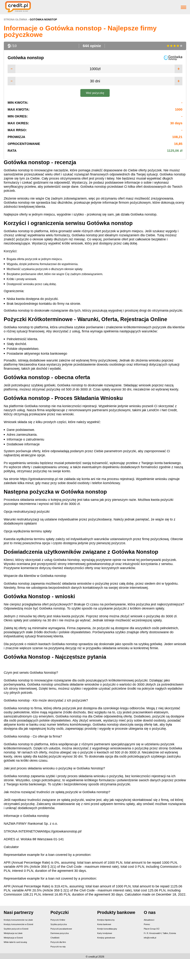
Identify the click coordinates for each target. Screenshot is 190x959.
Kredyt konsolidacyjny (107, 929)
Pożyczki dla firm (58, 942)
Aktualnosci (149, 920)
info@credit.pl (150, 938)
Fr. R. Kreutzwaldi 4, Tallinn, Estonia (160, 933)
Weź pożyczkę (95, 92)
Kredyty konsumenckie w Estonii (18, 924)
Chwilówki (54, 938)
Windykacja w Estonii (13, 938)
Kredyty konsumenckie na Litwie (18, 920)
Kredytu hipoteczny (106, 920)
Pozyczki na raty (58, 946)
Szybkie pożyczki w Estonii (16, 929)
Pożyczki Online (57, 920)
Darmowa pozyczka (59, 933)
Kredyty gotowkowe (106, 938)
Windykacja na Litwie (13, 933)
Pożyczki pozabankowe (61, 929)
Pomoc (147, 924)
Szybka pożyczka (58, 924)
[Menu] (183, 7)
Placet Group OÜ (151, 929)
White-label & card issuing (15, 942)
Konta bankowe (104, 924)
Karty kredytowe (104, 933)
